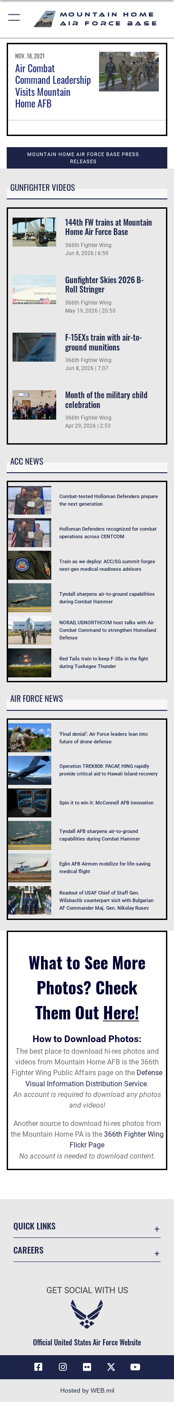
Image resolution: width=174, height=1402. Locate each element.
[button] (14, 19)
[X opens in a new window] (111, 1367)
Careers (28, 1249)
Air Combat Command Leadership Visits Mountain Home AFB (53, 85)
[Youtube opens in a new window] (135, 1367)
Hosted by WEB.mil (87, 1390)
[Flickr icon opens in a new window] (87, 1367)
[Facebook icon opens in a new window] (38, 1367)
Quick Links (34, 1225)
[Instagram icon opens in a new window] (63, 1367)
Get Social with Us (87, 1290)
